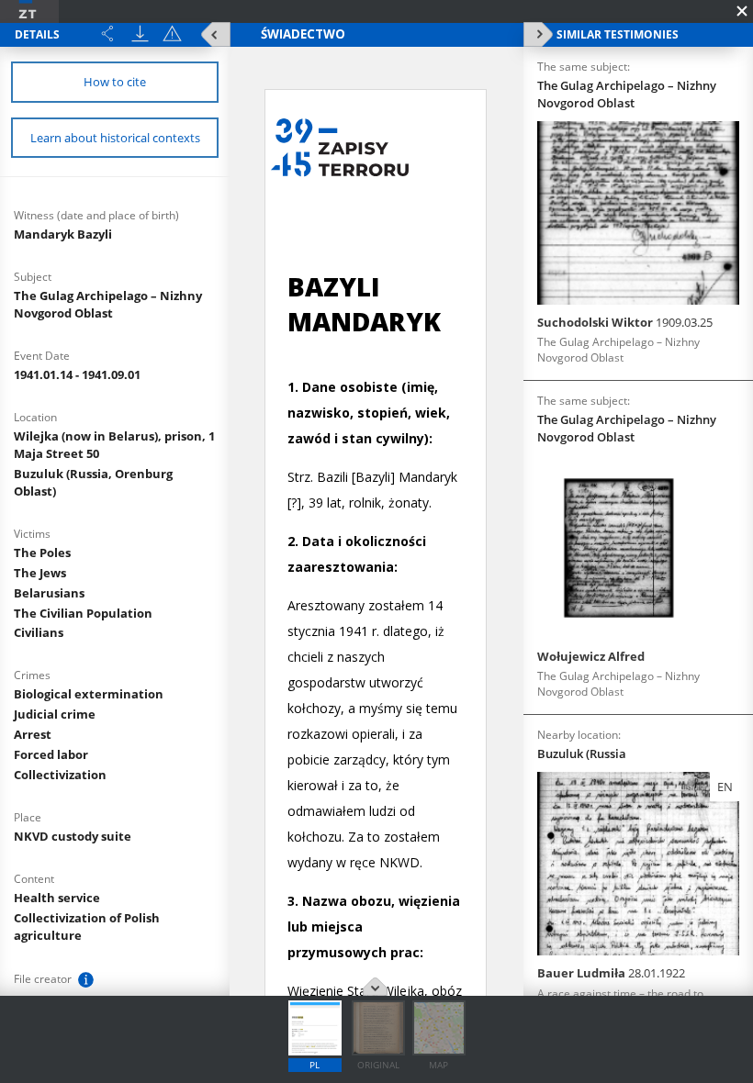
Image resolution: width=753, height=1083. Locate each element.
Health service (57, 897)
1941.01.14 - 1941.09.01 (77, 374)
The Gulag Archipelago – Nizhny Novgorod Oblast (108, 304)
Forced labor (51, 754)
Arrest (32, 734)
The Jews (40, 572)
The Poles (42, 552)
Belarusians (49, 593)
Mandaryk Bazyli (63, 234)
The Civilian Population (83, 613)
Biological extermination (88, 694)
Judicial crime (55, 714)
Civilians (38, 632)
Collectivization (60, 774)
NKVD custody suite (72, 836)
